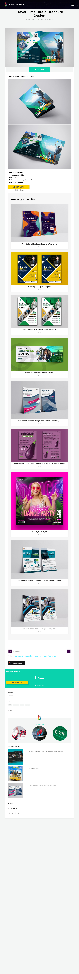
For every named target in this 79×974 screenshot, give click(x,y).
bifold (9, 705)
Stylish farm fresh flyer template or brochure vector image (39, 464)
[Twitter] (12, 813)
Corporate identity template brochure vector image (39, 580)
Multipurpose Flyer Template (39, 287)
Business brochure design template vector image (39, 421)
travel (27, 705)
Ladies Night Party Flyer (40, 532)
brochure (16, 705)
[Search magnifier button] (69, 651)
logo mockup (19, 656)
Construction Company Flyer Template (39, 629)
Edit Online (40, 69)
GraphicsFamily (40, 724)
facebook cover (53, 656)
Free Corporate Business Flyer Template (39, 330)
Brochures (15, 696)
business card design (40, 656)
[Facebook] (9, 813)
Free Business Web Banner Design (39, 372)
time (22, 705)
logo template (28, 656)
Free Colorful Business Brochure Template (39, 244)
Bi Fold (10, 696)
